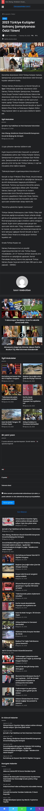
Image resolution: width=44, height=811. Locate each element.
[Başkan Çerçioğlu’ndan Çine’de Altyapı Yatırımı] (32, 368)
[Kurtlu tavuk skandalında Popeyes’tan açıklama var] (32, 389)
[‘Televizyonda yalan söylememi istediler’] (11, 389)
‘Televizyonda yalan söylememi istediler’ (10, 398)
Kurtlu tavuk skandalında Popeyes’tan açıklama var (31, 400)
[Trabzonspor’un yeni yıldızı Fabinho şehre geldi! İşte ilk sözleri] (8, 691)
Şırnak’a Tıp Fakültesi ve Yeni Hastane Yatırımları (21, 126)
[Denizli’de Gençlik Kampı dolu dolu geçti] (8, 670)
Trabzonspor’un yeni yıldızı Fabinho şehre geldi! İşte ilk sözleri (26, 690)
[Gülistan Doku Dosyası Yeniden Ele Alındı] (8, 635)
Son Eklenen (22, 512)
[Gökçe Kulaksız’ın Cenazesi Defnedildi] (32, 414)
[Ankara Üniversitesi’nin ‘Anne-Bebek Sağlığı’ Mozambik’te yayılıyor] (8, 702)
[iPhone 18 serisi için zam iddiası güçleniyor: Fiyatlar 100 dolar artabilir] (8, 587)
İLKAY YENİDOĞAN (10, 35)
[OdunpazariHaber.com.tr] (22, 6)
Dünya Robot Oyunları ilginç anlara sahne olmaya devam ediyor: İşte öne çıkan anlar (27, 521)
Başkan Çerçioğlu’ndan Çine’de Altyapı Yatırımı (32, 377)
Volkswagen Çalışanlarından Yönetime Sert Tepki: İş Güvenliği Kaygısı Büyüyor (28, 658)
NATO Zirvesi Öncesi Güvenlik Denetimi (17, 651)
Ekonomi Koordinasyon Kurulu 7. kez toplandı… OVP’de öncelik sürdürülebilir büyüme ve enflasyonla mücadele (28, 679)
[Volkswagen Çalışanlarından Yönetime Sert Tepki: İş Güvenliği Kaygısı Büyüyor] (8, 659)
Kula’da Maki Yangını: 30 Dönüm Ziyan (11, 423)
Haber (13, 14)
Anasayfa (7, 14)
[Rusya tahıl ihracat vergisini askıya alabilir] (8, 577)
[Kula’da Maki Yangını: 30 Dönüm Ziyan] (11, 414)
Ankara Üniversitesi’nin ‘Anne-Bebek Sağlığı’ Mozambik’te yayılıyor (27, 701)
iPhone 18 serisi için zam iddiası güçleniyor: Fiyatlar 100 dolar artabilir (28, 586)
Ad (3, 469)
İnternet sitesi (6, 485)
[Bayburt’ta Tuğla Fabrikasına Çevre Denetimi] (8, 644)
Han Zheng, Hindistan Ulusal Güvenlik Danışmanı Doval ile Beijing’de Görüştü (21, 536)
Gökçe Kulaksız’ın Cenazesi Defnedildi (31, 423)
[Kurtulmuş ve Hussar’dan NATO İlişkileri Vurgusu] (11, 368)
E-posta (5, 477)
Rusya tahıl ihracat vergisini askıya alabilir (26, 575)
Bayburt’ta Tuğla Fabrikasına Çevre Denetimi (27, 642)
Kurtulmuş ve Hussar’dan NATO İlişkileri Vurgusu (11, 377)
